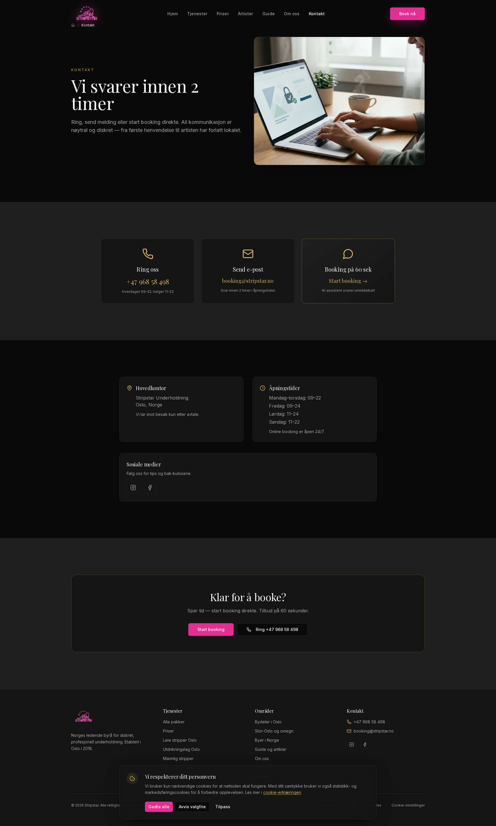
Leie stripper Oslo (180, 740)
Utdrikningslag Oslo (181, 749)
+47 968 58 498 (369, 721)
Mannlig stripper (178, 758)
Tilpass (222, 806)
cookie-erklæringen (282, 792)
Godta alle (158, 806)
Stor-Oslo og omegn (274, 730)
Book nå (407, 13)
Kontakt (317, 13)
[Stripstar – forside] (86, 13)
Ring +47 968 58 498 (277, 629)
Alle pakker (174, 721)
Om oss (291, 13)
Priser (223, 13)
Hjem (172, 13)
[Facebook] (149, 487)
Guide (268, 13)
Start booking (210, 629)
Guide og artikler (270, 749)
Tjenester (197, 13)
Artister (245, 13)
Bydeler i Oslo (268, 721)
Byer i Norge (267, 740)
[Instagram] (133, 487)
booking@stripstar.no (374, 730)
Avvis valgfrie (192, 806)
